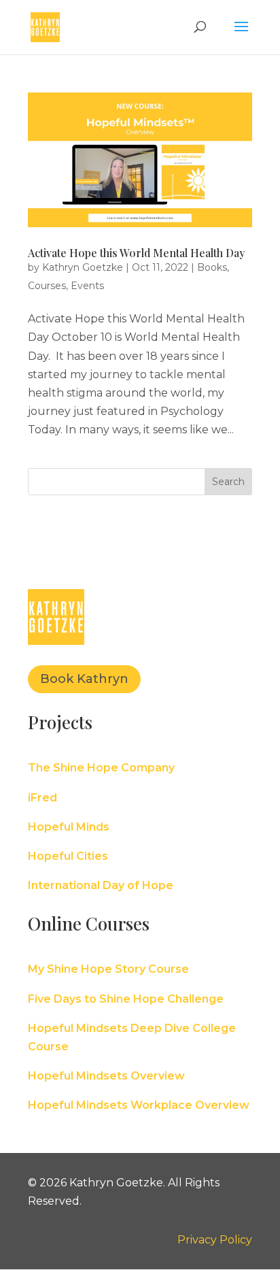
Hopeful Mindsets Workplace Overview (138, 1105)
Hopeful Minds (68, 826)
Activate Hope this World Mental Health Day (136, 253)
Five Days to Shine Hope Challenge (126, 998)
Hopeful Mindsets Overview (106, 1075)
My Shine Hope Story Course (108, 969)
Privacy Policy (214, 1239)
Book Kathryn (84, 678)
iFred (42, 797)
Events (87, 286)
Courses (47, 286)
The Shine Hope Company (101, 767)
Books (212, 267)
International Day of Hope (100, 885)
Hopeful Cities (68, 856)
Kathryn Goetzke (82, 267)
